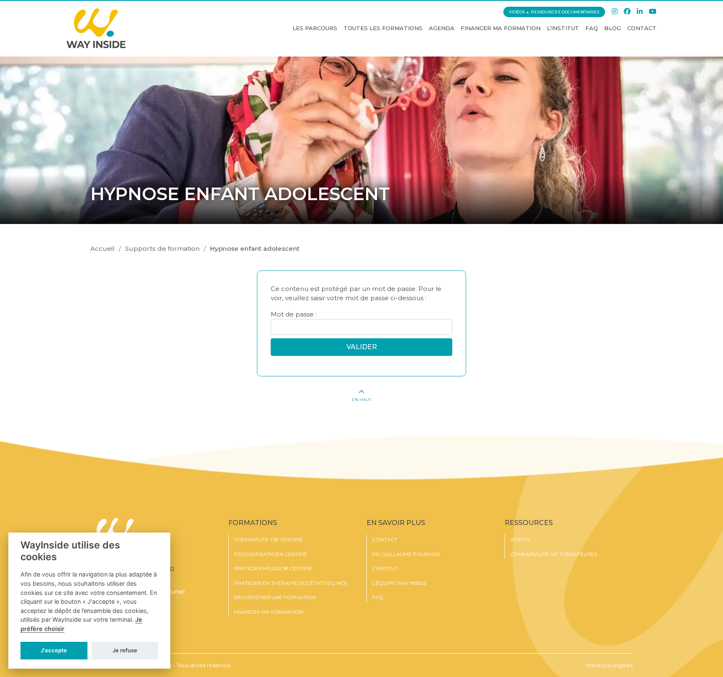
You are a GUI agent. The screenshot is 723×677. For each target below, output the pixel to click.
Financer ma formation (501, 28)
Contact (641, 28)
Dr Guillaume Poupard (406, 554)
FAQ (591, 28)
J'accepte (54, 650)
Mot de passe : (294, 314)
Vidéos (517, 12)
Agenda (441, 28)
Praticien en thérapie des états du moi (290, 583)
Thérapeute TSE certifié (268, 539)
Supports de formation (162, 248)
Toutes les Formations (383, 28)
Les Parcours (314, 28)
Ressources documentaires (565, 12)
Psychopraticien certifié (270, 554)
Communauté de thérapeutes (553, 554)
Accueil (102, 248)
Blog (612, 28)
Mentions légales (610, 665)
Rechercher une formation (275, 597)
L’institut (563, 28)
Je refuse (125, 650)
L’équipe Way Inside (399, 583)
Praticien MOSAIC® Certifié (273, 568)
